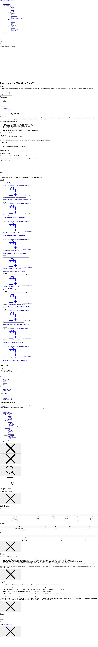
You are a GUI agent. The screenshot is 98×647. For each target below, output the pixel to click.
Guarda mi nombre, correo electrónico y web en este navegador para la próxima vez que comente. (22, 177)
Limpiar (1, 94)
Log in (2, 624)
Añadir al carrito (4, 97)
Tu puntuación (3, 160)
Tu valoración (3, 170)
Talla (1, 91)
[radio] (2, 93)
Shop (1, 43)
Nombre (2, 172)
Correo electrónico (4, 174)
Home (1, 41)
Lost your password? (8, 624)
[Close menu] (10, 448)
